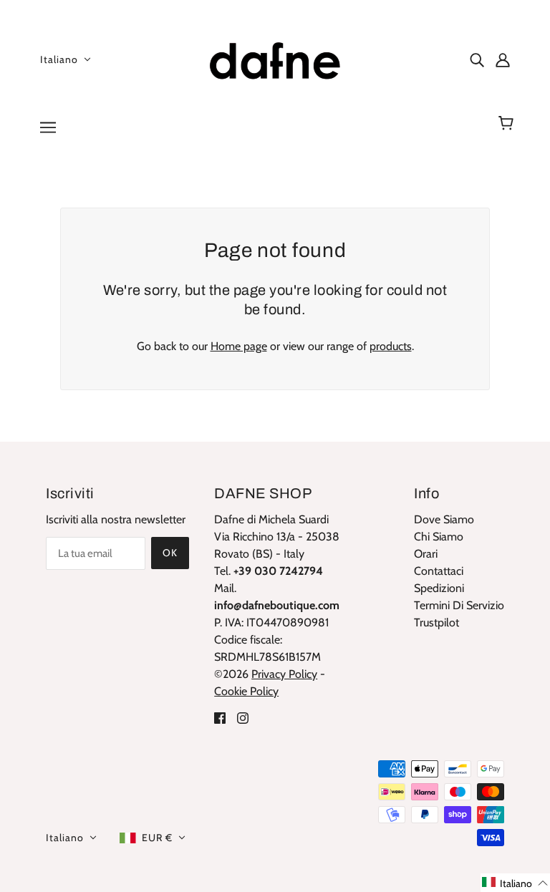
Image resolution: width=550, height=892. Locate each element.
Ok (170, 552)
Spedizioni (439, 588)
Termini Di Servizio (459, 605)
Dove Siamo (444, 519)
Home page (239, 346)
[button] (515, 882)
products (391, 346)
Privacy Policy (284, 674)
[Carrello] (508, 123)
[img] (477, 59)
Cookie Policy (246, 691)
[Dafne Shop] (275, 57)
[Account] (503, 59)
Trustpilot (436, 622)
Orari (426, 554)
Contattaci (438, 571)
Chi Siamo (438, 536)
